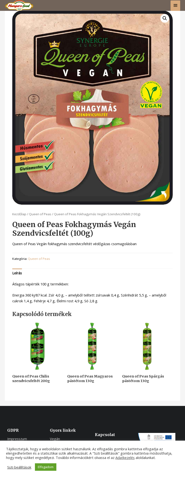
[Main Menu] (175, 5)
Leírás (17, 272)
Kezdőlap (19, 214)
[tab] (17, 273)
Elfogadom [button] (45, 467)
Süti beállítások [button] (19, 467)
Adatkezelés (125, 457)
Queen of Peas (40, 214)
